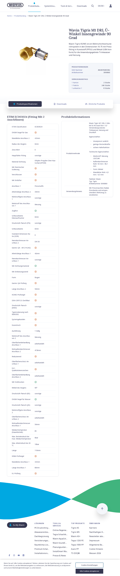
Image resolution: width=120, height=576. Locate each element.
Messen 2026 (95, 553)
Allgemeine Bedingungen (97, 544)
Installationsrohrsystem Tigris (42, 553)
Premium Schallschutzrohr (42, 549)
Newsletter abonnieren (97, 536)
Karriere (93, 528)
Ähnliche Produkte (97, 104)
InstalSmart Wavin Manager (60, 551)
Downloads (62, 104)
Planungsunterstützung (60, 547)
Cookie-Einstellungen (89, 565)
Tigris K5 (75, 528)
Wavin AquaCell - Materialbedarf (60, 538)
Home (9, 16)
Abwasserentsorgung (42, 532)
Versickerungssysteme (42, 540)
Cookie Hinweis (96, 549)
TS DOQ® (75, 553)
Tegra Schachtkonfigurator (60, 534)
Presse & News (59, 555)
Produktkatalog (20, 16)
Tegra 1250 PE (77, 540)
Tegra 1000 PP (77, 544)
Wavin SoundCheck (60, 543)
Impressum (94, 540)
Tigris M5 (75, 532)
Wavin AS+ (75, 536)
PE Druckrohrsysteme (42, 528)
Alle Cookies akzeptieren (89, 571)
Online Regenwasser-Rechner (60, 530)
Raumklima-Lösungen (42, 544)
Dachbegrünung (41, 536)
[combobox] (101, 6)
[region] (60, 568)
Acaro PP (75, 549)
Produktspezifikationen (27, 104)
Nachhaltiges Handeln (97, 532)
